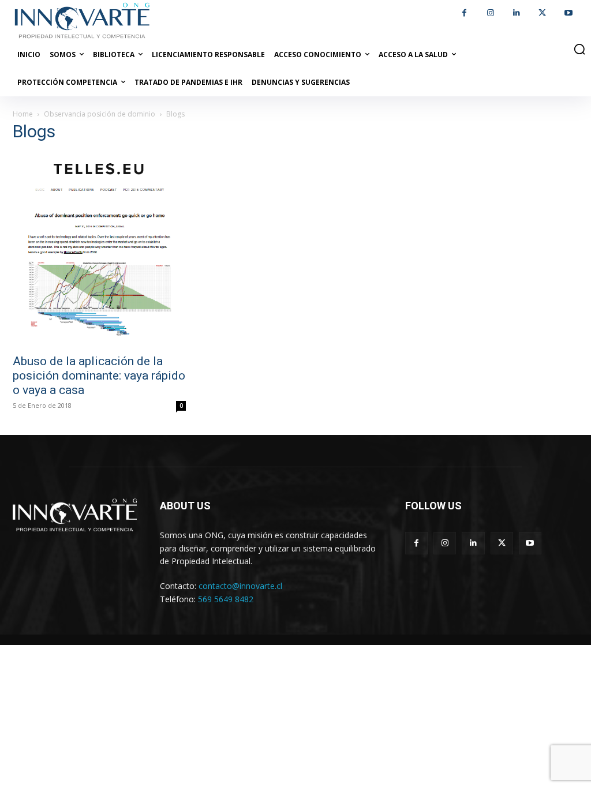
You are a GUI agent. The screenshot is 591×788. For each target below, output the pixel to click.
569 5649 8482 (225, 599)
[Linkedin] (516, 13)
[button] (579, 49)
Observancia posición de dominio (99, 114)
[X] (542, 13)
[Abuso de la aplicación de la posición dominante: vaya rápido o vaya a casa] (99, 250)
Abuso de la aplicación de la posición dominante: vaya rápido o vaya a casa (99, 375)
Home (23, 114)
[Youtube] (568, 13)
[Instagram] (490, 13)
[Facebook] (464, 13)
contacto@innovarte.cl (240, 585)
